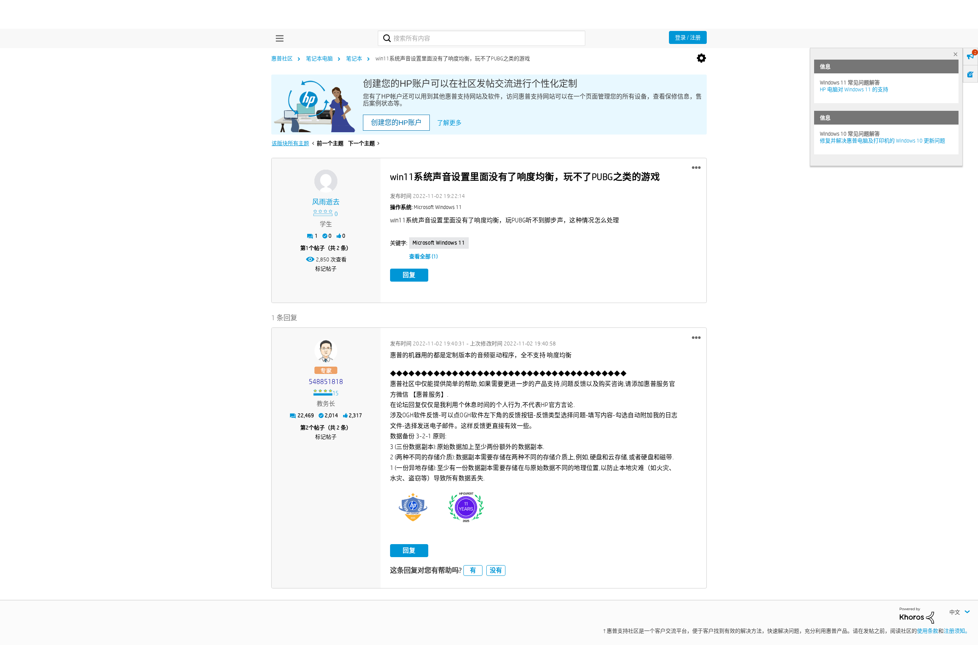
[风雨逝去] (325, 181)
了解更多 (449, 123)
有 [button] (473, 570)
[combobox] (481, 38)
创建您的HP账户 (396, 122)
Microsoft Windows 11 (439, 242)
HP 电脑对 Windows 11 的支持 (854, 89)
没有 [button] (496, 570)
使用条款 (927, 630)
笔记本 (354, 58)
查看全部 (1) (423, 256)
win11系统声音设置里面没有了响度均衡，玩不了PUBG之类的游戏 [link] (453, 58)
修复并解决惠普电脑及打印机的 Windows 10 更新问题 (882, 140)
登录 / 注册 (688, 37)
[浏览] (277, 38)
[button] (696, 168)
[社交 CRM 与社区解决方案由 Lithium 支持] (917, 614)
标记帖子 (326, 268)
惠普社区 (282, 58)
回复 (409, 275)
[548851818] (325, 350)
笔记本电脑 (319, 58)
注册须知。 (957, 630)
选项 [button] (701, 58)
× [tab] (955, 54)
